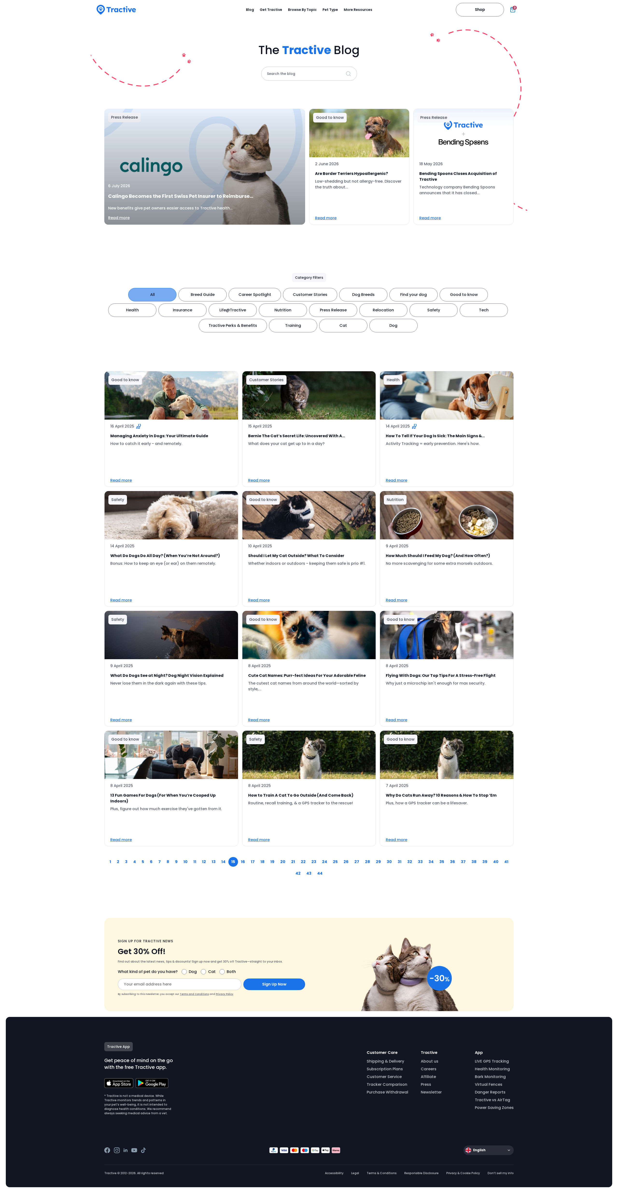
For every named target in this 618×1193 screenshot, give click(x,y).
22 (303, 861)
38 (474, 861)
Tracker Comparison (387, 1084)
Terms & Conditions (382, 1173)
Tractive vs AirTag (492, 1100)
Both (231, 971)
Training (293, 325)
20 (282, 861)
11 (194, 861)
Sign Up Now (274, 984)
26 (346, 861)
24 (324, 861)
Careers (428, 1069)
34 (431, 861)
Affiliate (428, 1076)
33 (420, 861)
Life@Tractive (232, 310)
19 (272, 861)
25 (335, 861)
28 (367, 861)
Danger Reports (490, 1092)
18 (262, 861)
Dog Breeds (363, 294)
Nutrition (282, 310)
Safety (433, 310)
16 (243, 861)
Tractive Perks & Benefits (233, 325)
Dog (393, 325)
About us (429, 1061)
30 (389, 861)
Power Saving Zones (494, 1107)
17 (253, 861)
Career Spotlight (255, 294)
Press (426, 1084)
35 (441, 861)
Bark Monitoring (490, 1076)
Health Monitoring (492, 1069)
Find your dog (413, 294)
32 (409, 861)
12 (204, 861)
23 (313, 861)
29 (378, 861)
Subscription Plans (385, 1069)
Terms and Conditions (194, 994)
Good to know (464, 294)
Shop (480, 9)
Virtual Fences (488, 1084)
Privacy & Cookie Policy (463, 1173)
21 (293, 861)
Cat (343, 325)
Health (132, 310)
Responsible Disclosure (421, 1173)
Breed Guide (203, 294)
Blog (250, 9)
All (152, 294)
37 (463, 861)
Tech (484, 310)
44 (320, 873)
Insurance (182, 310)
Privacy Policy (224, 994)
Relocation (383, 310)
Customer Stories (310, 294)
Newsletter (431, 1092)
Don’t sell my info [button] (501, 1173)
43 (308, 873)
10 (185, 861)
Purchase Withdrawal (387, 1092)
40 (496, 861)
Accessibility (334, 1173)
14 (223, 861)
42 (298, 873)
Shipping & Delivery (385, 1061)
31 (399, 861)
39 (484, 861)
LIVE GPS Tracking (492, 1061)
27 (356, 861)
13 (214, 861)
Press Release (333, 310)
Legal (355, 1173)
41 (506, 861)
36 (452, 861)
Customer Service (384, 1076)
